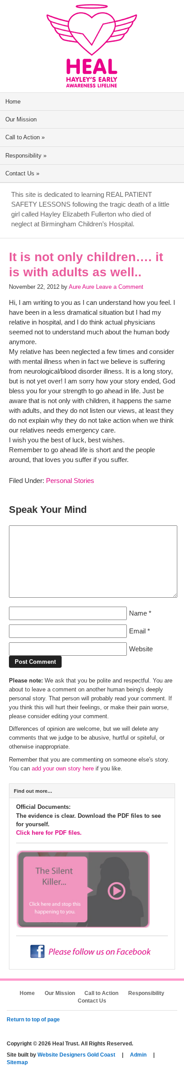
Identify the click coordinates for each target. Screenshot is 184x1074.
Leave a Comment (119, 286)
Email (137, 631)
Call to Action (25, 137)
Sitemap (17, 1062)
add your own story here (63, 768)
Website (141, 649)
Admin (138, 1054)
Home (13, 101)
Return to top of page (33, 1019)
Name (138, 613)
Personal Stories (70, 480)
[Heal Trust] (92, 84)
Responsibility (25, 155)
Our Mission (21, 119)
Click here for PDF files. (49, 832)
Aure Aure (81, 286)
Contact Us (22, 173)
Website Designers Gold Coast (76, 1054)
